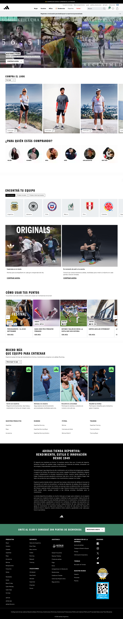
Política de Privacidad (90, 612)
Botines (64, 425)
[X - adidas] (106, 553)
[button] (19, 318)
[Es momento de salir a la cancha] (90, 253)
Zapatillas (8, 425)
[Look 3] (99, 108)
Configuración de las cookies (19, 612)
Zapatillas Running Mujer (41, 429)
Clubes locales (21, 195)
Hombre (43, 8)
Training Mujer (94, 433)
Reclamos (109, 612)
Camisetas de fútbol (67, 429)
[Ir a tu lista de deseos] (113, 8)
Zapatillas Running (39, 425)
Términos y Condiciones (43, 612)
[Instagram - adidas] (106, 548)
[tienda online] (6, 8)
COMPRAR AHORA (13, 278)
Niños (51, 8)
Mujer (36, 8)
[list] (61, 110)
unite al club (112, 5)
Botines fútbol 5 (66, 433)
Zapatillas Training (95, 425)
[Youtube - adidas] (106, 563)
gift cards (105, 5)
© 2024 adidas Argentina (61, 616)
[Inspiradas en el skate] (33, 253)
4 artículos (10, 130)
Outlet (78, 8)
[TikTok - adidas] (106, 558)
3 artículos (48, 130)
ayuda (87, 5)
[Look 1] (23, 108)
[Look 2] (61, 108)
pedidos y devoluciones (95, 5)
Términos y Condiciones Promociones (61, 612)
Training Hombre (94, 429)
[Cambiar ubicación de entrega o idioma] (117, 5)
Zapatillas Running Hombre (41, 433)
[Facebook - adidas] (106, 543)
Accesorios (9, 433)
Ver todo (8, 80)
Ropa (7, 429)
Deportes (71, 8)
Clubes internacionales (36, 195)
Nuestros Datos (32, 612)
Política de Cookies (77, 612)
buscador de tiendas (67, 5)
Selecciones (10, 195)
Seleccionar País (101, 612)
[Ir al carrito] (117, 8)
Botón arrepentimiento (79, 5)
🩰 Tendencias (60, 8)
